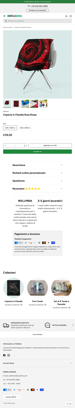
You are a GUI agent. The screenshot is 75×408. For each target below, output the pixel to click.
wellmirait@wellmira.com (18, 376)
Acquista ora (37, 151)
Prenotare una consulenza (37, 10)
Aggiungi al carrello (50, 145)
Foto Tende (37, 301)
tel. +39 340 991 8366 (11, 380)
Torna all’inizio (37, 334)
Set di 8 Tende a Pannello (61, 302)
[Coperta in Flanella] (13, 288)
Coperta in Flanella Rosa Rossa (22, 27)
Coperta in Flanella (13, 301)
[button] (71, 16)
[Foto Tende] (37, 288)
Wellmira (6, 111)
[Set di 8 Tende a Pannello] (61, 288)
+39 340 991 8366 (39, 6)
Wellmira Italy (11, 403)
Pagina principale (7, 27)
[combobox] (37, 21)
